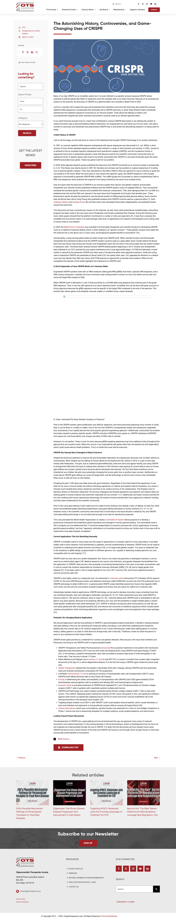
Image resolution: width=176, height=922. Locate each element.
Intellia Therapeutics (66, 668)
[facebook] (139, 4)
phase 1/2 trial (96, 659)
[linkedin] (155, 4)
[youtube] (151, 4)
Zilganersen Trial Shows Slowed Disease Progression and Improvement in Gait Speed (32, 811)
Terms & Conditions (22, 899)
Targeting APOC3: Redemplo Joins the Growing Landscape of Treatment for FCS (69, 811)
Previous (21, 758)
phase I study (65, 685)
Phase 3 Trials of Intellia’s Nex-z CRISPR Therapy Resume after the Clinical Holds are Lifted (142, 811)
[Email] (36, 52)
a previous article (117, 578)
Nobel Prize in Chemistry (74, 227)
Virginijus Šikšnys (61, 202)
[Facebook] (23, 52)
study (62, 679)
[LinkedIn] (32, 52)
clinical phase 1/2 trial (77, 674)
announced (105, 648)
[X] (27, 52)
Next (156, 758)
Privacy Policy (20, 896)
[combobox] (125, 4)
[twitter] (143, 4)
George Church (79, 202)
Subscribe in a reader (125, 898)
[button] (107, 739)
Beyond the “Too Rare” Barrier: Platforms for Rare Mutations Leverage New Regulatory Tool (105, 811)
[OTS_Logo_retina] (25, 3)
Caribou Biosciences (66, 708)
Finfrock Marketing (109, 913)
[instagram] (147, 4)
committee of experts (115, 520)
